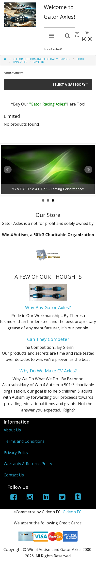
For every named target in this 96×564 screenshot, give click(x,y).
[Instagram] (29, 498)
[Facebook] (13, 498)
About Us (12, 430)
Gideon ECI (73, 512)
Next (88, 170)
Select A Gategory (69, 84)
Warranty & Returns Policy (28, 463)
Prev (8, 170)
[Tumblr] (78, 498)
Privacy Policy (16, 452)
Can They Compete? (48, 339)
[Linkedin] (46, 498)
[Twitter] (62, 498)
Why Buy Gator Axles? (48, 307)
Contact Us (14, 475)
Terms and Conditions (24, 441)
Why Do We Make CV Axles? (48, 371)
